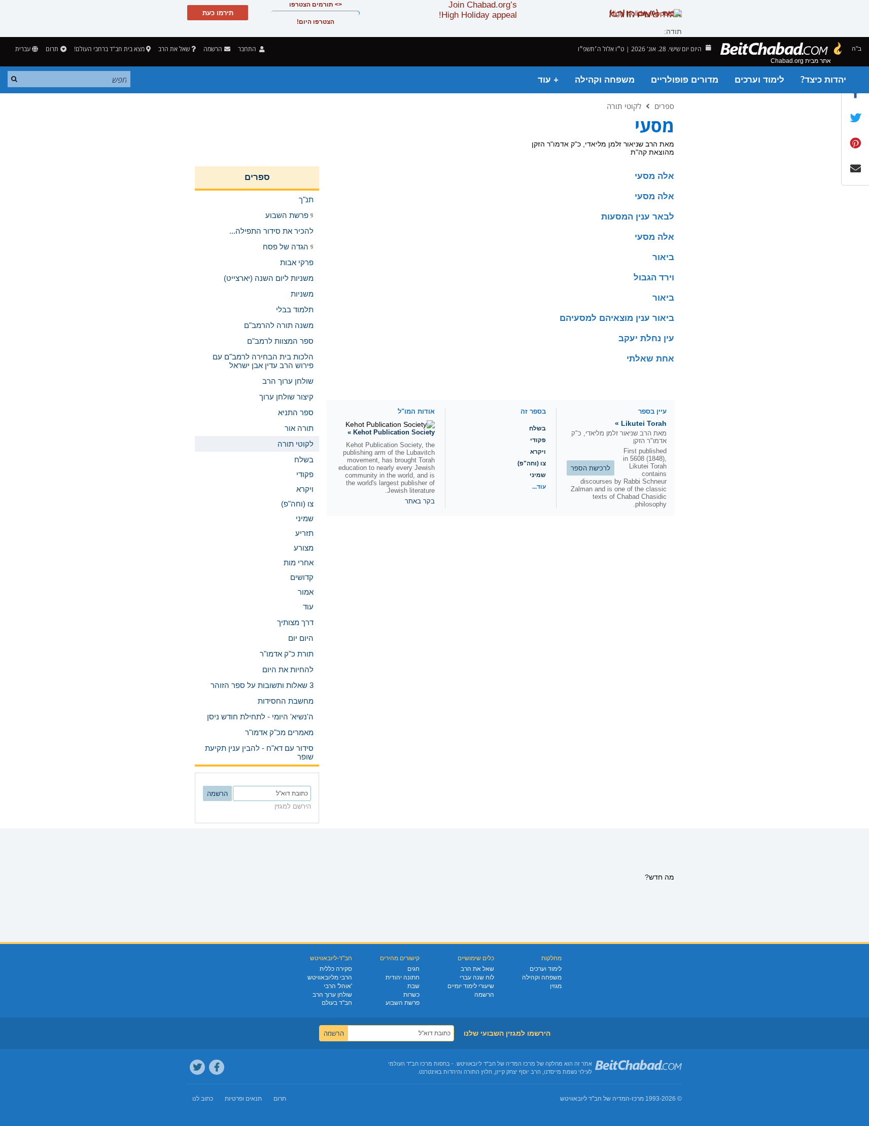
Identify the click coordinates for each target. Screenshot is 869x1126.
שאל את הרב (174, 49)
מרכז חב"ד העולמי (410, 1064)
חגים (413, 968)
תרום (52, 49)
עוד (308, 606)
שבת (413, 986)
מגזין (556, 986)
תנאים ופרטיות (243, 1098)
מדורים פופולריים (684, 80)
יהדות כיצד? (823, 80)
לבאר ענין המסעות (637, 217)
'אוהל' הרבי (338, 986)
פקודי (538, 440)
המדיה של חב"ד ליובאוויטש (595, 1098)
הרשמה (484, 994)
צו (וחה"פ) (531, 463)
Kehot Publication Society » (391, 432)
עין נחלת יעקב (646, 338)
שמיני (538, 475)
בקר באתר (420, 501)
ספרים (664, 106)
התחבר (248, 49)
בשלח (537, 428)
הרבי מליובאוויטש (329, 977)
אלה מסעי (654, 176)
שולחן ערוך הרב (332, 994)
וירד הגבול (654, 277)
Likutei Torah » (641, 423)
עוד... (539, 486)
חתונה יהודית (403, 977)
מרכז (638, 1098)
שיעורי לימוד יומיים (470, 986)
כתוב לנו (202, 1098)
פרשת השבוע (403, 1002)
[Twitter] (197, 1067)
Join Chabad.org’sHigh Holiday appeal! (478, 10)
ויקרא (538, 451)
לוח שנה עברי (477, 977)
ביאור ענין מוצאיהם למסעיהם (617, 318)
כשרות (411, 994)
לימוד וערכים (759, 80)
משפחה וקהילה (605, 80)
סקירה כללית (336, 968)
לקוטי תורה (624, 106)
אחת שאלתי (650, 359)
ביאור (663, 257)
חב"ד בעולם (337, 1002)
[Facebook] (216, 1067)
